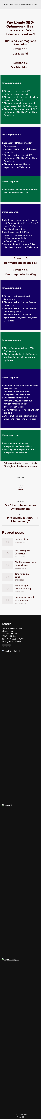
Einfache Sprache (23, 539)
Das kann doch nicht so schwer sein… (24, 598)
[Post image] (7, 542)
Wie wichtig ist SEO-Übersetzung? (24, 552)
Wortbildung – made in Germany (23, 587)
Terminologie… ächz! (22, 575)
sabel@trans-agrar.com (12, 641)
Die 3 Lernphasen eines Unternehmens (26, 564)
